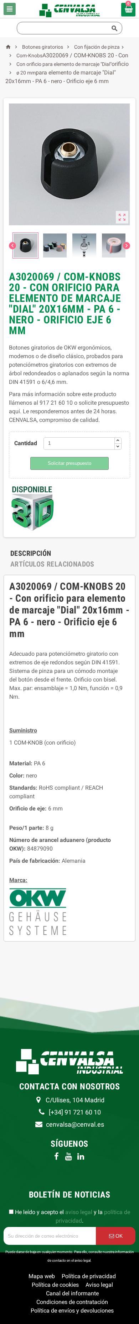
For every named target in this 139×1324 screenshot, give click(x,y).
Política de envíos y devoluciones (72, 1310)
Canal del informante (72, 1293)
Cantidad (25, 443)
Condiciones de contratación (72, 1302)
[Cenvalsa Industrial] (69, 9)
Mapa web (42, 1276)
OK (118, 1236)
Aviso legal (99, 1284)
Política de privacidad (89, 1276)
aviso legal (78, 1212)
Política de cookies (55, 1284)
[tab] (30, 553)
